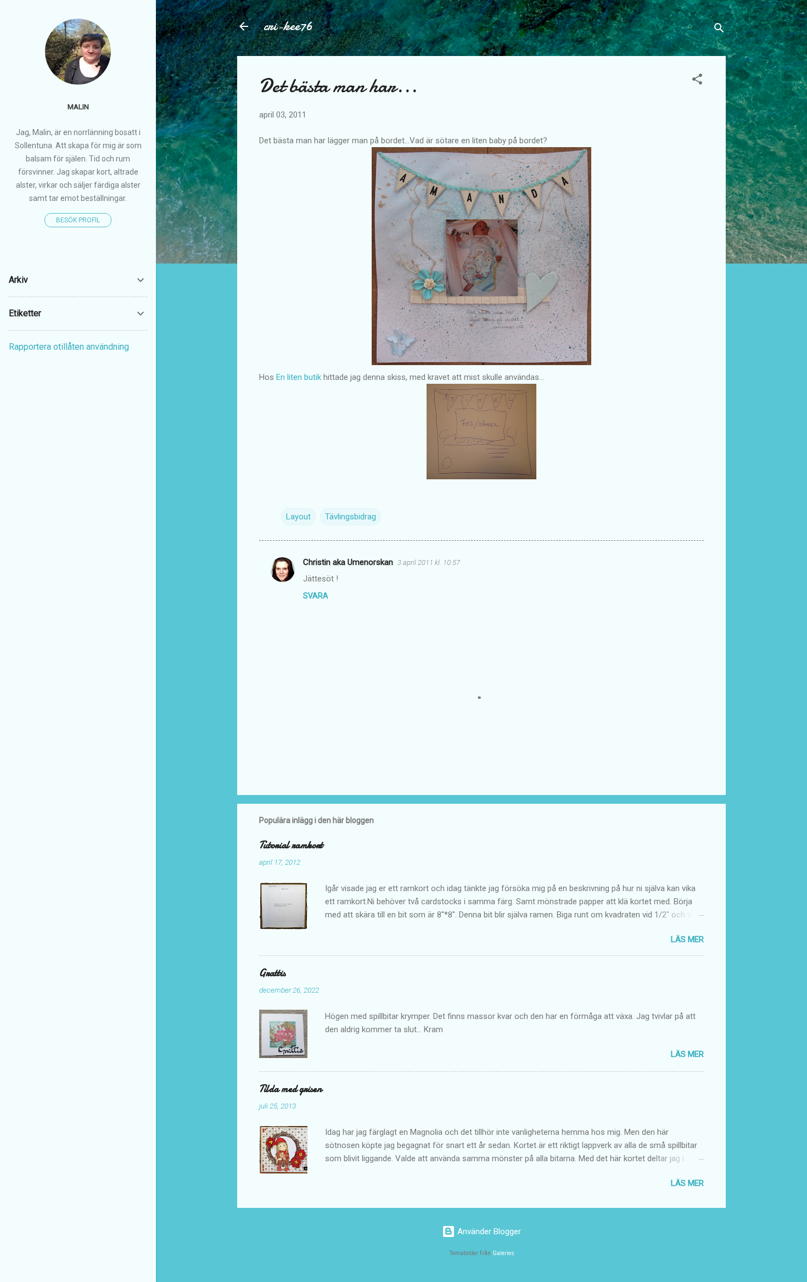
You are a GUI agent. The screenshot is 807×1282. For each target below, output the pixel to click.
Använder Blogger (488, 1231)
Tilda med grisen (290, 1089)
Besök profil (78, 220)
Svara (315, 595)
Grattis (272, 973)
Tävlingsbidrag (350, 517)
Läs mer (687, 939)
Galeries (503, 1253)
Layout (298, 517)
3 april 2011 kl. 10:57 (428, 562)
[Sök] (719, 30)
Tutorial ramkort (291, 845)
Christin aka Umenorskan (348, 562)
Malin (78, 106)
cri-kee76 (288, 26)
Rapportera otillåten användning (69, 347)
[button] (697, 80)
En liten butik (299, 377)
